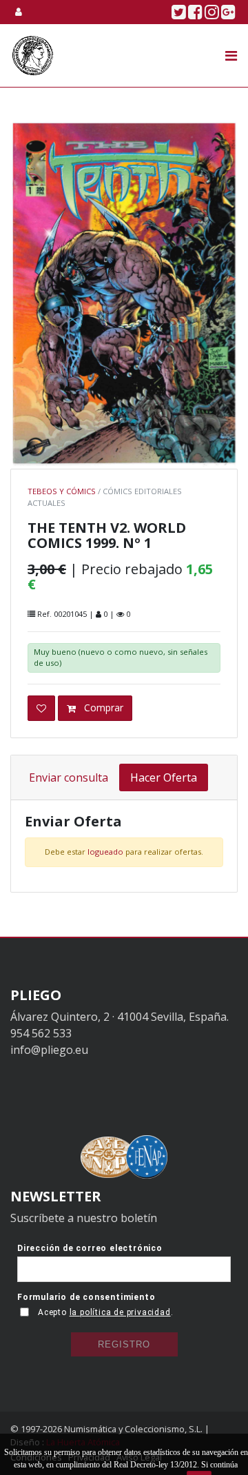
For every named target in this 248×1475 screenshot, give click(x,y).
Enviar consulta (68, 777)
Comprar (102, 707)
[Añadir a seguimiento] (41, 708)
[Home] (32, 55)
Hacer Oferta (163, 777)
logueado (105, 851)
